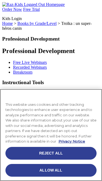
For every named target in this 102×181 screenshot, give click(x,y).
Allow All (50, 170)
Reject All (51, 153)
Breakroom (22, 72)
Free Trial (31, 9)
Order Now (12, 9)
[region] (51, 135)
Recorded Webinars (30, 67)
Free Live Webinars (30, 62)
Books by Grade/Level (37, 23)
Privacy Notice (71, 141)
